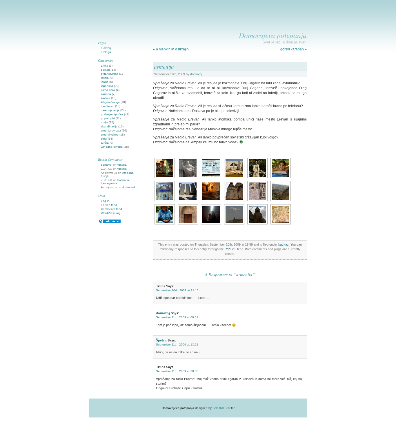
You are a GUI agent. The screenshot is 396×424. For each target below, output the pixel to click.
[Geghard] (188, 214)
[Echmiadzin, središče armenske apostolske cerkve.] (234, 191)
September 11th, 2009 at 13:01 (177, 344)
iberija (105, 77)
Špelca (161, 340)
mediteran (107, 106)
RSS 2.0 (230, 249)
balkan (105, 69)
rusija (104, 122)
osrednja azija (110, 110)
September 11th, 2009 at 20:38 (177, 371)
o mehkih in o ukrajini (173, 49)
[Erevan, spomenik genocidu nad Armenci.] (188, 191)
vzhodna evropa (112, 146)
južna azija (108, 90)
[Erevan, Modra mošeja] (164, 191)
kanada (106, 94)
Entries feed (109, 204)
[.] (164, 168)
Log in (105, 200)
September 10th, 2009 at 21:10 (177, 290)
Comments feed (111, 209)
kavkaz (283, 244)
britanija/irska (109, 73)
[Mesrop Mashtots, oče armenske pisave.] (188, 168)
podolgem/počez (112, 114)
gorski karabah (292, 49)
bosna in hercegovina (115, 181)
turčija (105, 142)
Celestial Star (221, 408)
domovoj (196, 74)
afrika (104, 65)
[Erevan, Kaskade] (234, 168)
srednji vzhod (110, 134)
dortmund (128, 187)
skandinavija (109, 126)
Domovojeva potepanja (273, 35)
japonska (107, 85)
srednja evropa (111, 130)
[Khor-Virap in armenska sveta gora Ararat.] (234, 214)
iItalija (104, 81)
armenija (164, 66)
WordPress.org (111, 213)
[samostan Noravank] (257, 214)
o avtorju (106, 48)
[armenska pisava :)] (211, 168)
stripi (104, 138)
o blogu (106, 52)
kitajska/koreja (110, 102)
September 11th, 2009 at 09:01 (177, 317)
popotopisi (108, 118)
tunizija (122, 164)
